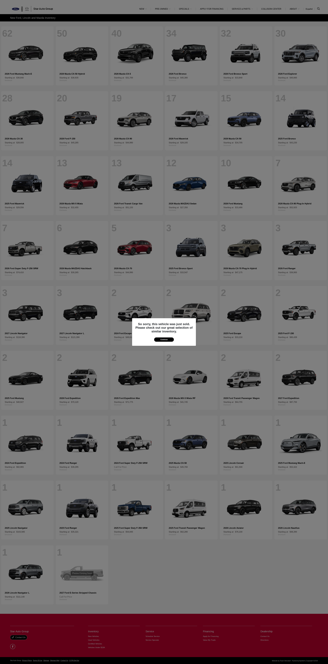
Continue (164, 340)
